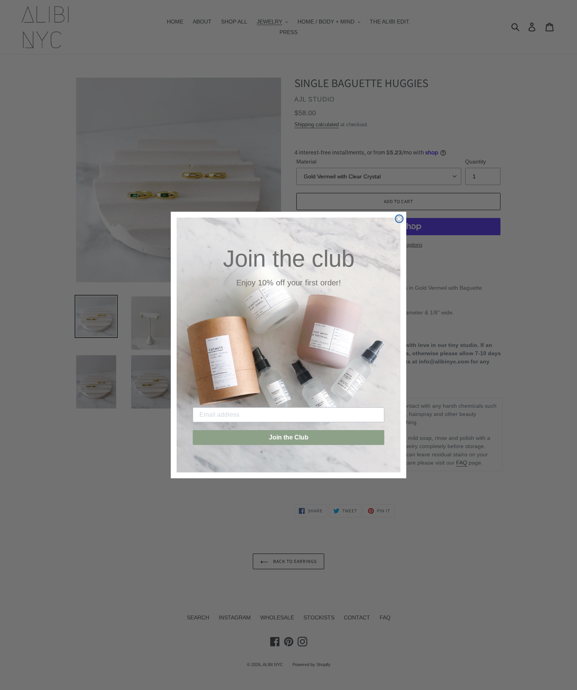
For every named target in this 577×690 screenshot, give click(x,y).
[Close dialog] (399, 219)
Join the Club (289, 437)
